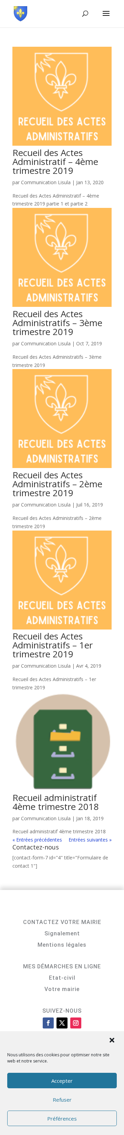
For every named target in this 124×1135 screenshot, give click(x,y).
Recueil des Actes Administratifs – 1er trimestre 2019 (52, 645)
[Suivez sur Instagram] (75, 1022)
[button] (112, 1041)
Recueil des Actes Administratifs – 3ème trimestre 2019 (57, 323)
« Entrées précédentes (37, 839)
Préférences (62, 1118)
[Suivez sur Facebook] (48, 1022)
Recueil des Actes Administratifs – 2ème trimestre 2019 (57, 484)
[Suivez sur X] (62, 1022)
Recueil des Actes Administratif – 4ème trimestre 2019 (55, 161)
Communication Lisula (46, 182)
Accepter (62, 1080)
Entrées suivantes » (90, 839)
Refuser (62, 1099)
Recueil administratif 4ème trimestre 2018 (55, 802)
